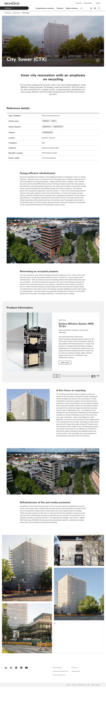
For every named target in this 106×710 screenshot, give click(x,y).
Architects (8, 8)
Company (79, 3)
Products (60, 8)
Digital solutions (72, 8)
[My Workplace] (91, 8)
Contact (69, 685)
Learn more (65, 362)
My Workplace (57, 667)
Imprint (74, 685)
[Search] (99, 8)
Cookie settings (95, 685)
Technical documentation (60, 671)
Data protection (81, 685)
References (16, 13)
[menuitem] (6, 667)
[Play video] (97, 60)
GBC (88, 685)
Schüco (98, 3)
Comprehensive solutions (45, 8)
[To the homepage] (12, 3)
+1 (81, 8)
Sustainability (88, 3)
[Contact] (95, 8)
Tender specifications (59, 675)
